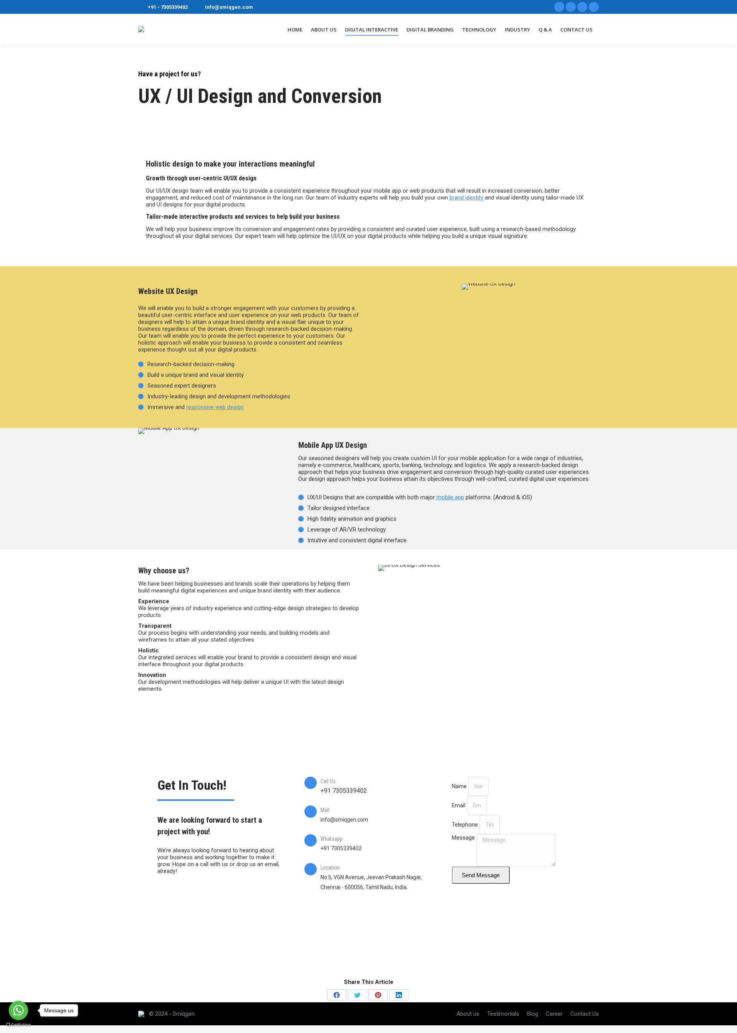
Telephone (465, 824)
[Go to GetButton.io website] (18, 1025)
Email (459, 805)
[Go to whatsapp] (18, 1010)
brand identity (466, 197)
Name (460, 786)
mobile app (450, 497)
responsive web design (215, 407)
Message (464, 837)
